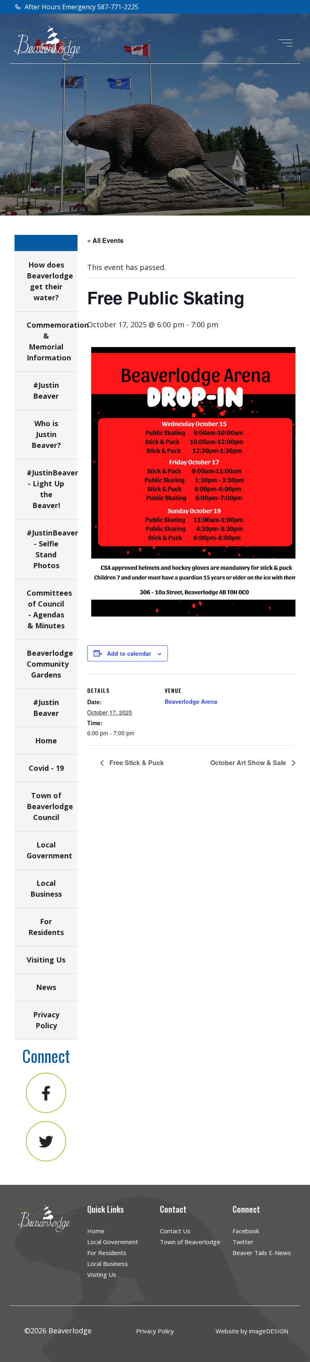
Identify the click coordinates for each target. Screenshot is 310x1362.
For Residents (106, 1253)
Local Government (112, 1242)
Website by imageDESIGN (252, 1331)
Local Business (107, 1263)
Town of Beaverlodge (190, 1242)
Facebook (245, 1231)
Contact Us (175, 1231)
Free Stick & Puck (136, 762)
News (46, 987)
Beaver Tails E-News (261, 1253)
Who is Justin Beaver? (46, 434)
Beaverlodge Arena (191, 701)
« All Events (105, 240)
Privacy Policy (155, 1331)
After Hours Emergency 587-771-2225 (80, 6)
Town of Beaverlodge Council (50, 806)
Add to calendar (129, 653)
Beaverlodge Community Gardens (50, 664)
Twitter (242, 1242)
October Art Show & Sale (249, 762)
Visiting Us (46, 959)
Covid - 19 (46, 768)
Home (46, 740)
